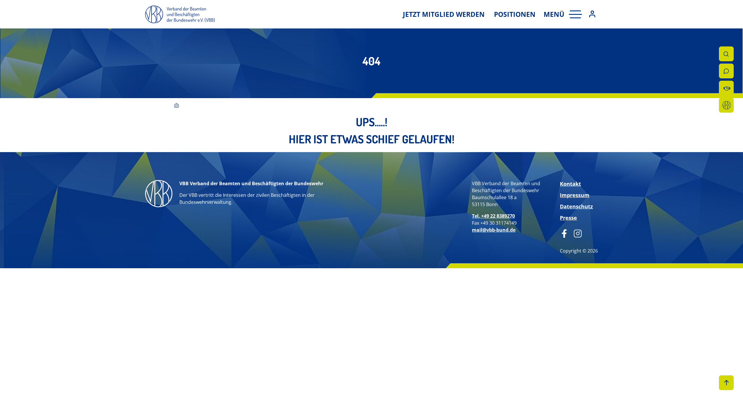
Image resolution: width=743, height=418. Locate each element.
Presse (568, 217)
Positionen (514, 14)
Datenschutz (576, 206)
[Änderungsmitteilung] (726, 88)
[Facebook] (564, 232)
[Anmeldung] (592, 14)
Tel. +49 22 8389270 (493, 216)
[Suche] (726, 53)
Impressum (574, 195)
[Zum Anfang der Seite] (726, 382)
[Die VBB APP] (726, 105)
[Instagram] (576, 232)
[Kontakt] (726, 71)
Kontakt (570, 183)
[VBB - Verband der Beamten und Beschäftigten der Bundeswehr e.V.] (176, 105)
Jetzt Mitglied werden (444, 14)
